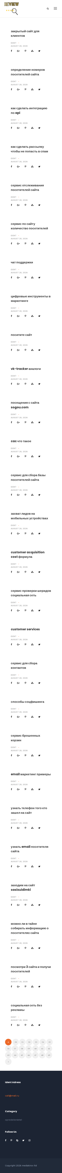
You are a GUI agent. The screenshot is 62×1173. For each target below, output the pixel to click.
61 (42, 1048)
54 (43, 1042)
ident (13, 43)
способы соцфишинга (27, 702)
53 (36, 1042)
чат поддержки (22, 262)
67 (35, 1055)
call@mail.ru (12, 1095)
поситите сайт (21, 335)
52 (29, 1042)
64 (15, 1055)
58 (22, 1048)
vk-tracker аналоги (26, 369)
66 (29, 1055)
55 (50, 1042)
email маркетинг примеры (31, 774)
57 (15, 1048)
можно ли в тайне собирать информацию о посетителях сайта (30, 928)
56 (8, 1048)
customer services (25, 629)
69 (49, 1055)
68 (42, 1055)
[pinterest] (12, 1140)
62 (49, 1048)
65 (22, 1055)
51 (22, 1042)
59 (29, 1048)
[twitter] (23, 1140)
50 (16, 1042)
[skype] (17, 1140)
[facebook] (6, 1140)
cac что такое (21, 441)
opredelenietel (13, 1119)
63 (8, 1055)
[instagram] (29, 1140)
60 (35, 1048)
